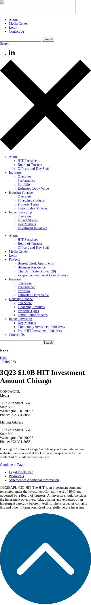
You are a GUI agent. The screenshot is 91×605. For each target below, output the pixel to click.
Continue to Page (12, 464)
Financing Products (31, 200)
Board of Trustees (30, 165)
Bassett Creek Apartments (36, 263)
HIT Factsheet (28, 161)
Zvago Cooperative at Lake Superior (43, 275)
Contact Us (17, 31)
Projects (14, 259)
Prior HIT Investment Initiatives (40, 331)
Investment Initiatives (32, 228)
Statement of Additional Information (34, 480)
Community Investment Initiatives (41, 327)
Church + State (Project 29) (37, 271)
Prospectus (16, 476)
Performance (26, 180)
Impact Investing (20, 212)
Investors (15, 172)
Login (13, 27)
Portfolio (24, 184)
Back (3, 358)
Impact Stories (28, 220)
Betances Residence (32, 267)
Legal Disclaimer (21, 472)
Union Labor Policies (32, 208)
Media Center (18, 23)
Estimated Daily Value (33, 188)
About (13, 19)
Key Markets (27, 224)
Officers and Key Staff (33, 168)
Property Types (28, 204)
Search (4, 43)
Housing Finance (21, 192)
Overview (25, 176)
